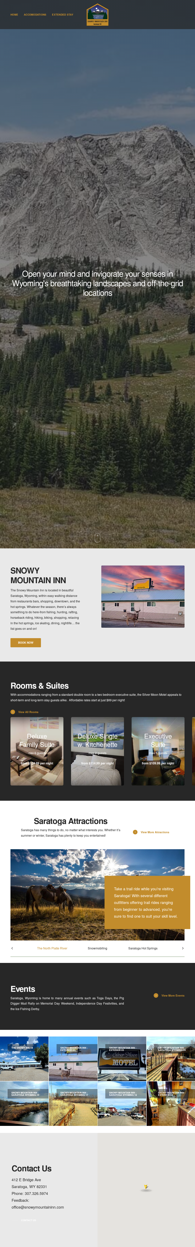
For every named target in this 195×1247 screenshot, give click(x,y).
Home (14, 14)
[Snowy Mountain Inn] (97, 14)
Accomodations (35, 14)
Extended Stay (62, 14)
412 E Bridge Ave (26, 1179)
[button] (25, 642)
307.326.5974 (36, 1193)
